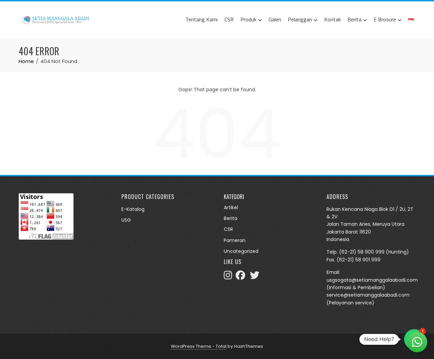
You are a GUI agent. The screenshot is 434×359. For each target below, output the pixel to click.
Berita (354, 19)
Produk (248, 19)
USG (126, 220)
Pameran (234, 240)
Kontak (332, 19)
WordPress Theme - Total (198, 346)
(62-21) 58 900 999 (361, 251)
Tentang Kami (201, 19)
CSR (229, 19)
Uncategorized (241, 251)
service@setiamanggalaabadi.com (368, 295)
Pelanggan (300, 19)
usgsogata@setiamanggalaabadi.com (372, 280)
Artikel (231, 207)
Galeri (275, 19)
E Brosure (385, 19)
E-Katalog (132, 209)
